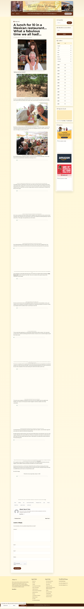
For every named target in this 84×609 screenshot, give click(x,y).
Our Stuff (33, 598)
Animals (33, 582)
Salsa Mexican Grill (39, 155)
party (44, 502)
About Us (17, 13)
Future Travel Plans (35, 587)
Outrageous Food (38, 502)
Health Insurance (35, 589)
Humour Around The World (36, 590)
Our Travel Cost (48, 582)
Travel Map (63, 120)
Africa (15, 502)
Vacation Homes (49, 596)
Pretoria (48, 502)
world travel (29, 505)
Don (23, 502)
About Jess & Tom (25, 509)
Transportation (48, 593)
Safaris (47, 590)
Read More (21, 514)
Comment (15, 529)
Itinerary (33, 593)
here (45, 499)
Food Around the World (30, 502)
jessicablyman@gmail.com (63, 583)
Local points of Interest (36, 595)
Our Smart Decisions (49, 581)
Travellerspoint (69, 120)
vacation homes (22, 505)
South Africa (16, 505)
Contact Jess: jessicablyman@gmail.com (35, 13)
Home (13, 13)
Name (14, 544)
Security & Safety (49, 591)
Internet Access (35, 592)
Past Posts (48, 584)
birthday (19, 502)
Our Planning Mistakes (36, 600)
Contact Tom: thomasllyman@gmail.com (49, 13)
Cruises (33, 584)
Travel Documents (49, 595)
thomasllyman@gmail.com (63, 585)
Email (14, 550)
